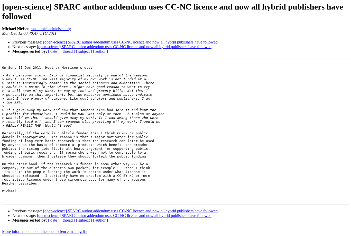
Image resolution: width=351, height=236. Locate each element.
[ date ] (53, 51)
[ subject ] (84, 51)
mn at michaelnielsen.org (51, 29)
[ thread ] (67, 51)
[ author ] (100, 51)
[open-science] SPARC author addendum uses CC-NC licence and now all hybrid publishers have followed (130, 42)
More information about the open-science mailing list (44, 231)
